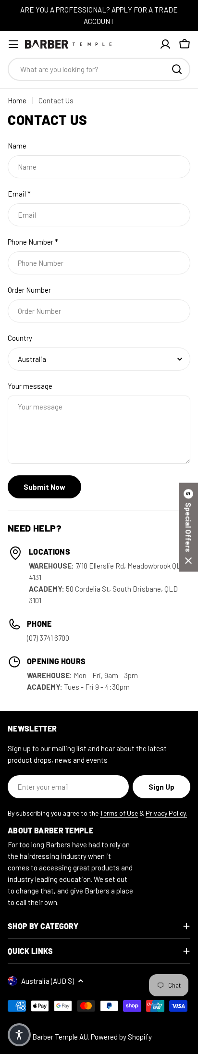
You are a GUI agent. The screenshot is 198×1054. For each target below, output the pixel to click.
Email (19, 193)
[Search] (177, 69)
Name (17, 145)
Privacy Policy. (166, 813)
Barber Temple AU (60, 1036)
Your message (30, 386)
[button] (188, 527)
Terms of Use (119, 813)
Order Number (29, 289)
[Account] (165, 44)
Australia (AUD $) (47, 981)
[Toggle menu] (13, 44)
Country (20, 338)
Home (17, 100)
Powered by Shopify (121, 1036)
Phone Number (33, 241)
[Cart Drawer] (184, 44)
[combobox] (99, 69)
